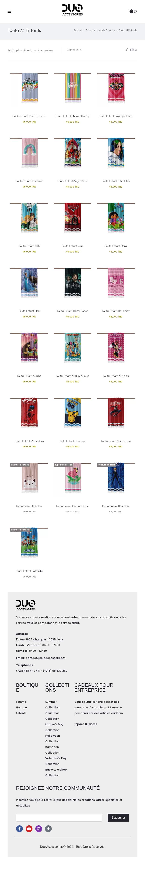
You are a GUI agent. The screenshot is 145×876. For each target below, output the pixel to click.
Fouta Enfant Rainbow (29, 181)
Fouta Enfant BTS (29, 246)
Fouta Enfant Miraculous (29, 441)
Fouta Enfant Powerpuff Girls (116, 116)
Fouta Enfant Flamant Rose (72, 506)
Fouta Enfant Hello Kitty (116, 311)
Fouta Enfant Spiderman (116, 441)
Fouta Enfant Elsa (29, 311)
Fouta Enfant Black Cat (116, 506)
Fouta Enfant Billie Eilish (116, 181)
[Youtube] (29, 828)
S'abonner (118, 817)
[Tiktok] (48, 828)
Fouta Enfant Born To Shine (29, 116)
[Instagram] (38, 828)
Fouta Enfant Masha (29, 376)
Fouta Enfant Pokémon (72, 441)
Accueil (78, 30)
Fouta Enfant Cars (72, 246)
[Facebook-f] (19, 828)
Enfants (90, 30)
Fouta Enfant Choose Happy (72, 116)
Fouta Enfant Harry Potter (72, 311)
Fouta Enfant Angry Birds (72, 181)
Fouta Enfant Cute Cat (29, 506)
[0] (135, 11)
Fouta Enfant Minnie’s (116, 376)
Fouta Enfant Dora (116, 246)
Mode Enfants (107, 30)
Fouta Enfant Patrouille (29, 571)
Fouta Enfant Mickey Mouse (72, 376)
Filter (133, 49)
